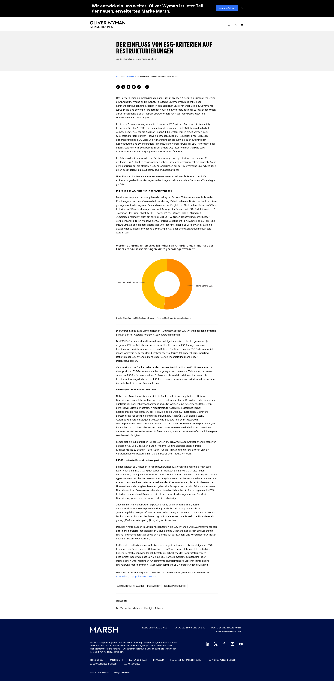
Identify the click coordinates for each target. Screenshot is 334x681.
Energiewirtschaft (153, 586)
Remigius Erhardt (149, 59)
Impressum (158, 660)
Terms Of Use (96, 660)
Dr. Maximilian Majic (129, 59)
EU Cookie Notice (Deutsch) (103, 664)
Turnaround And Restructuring (175, 586)
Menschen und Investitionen (226, 627)
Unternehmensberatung (228, 631)
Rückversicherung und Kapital (189, 627)
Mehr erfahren (227, 8)
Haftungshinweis (138, 660)
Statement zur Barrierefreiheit (186, 660)
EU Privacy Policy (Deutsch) (222, 660)
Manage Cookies (132, 664)
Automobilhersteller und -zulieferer (130, 586)
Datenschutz (116, 660)
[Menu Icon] (241, 25)
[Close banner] (242, 8)
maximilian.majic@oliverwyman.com (136, 576)
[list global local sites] (229, 26)
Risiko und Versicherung (154, 627)
